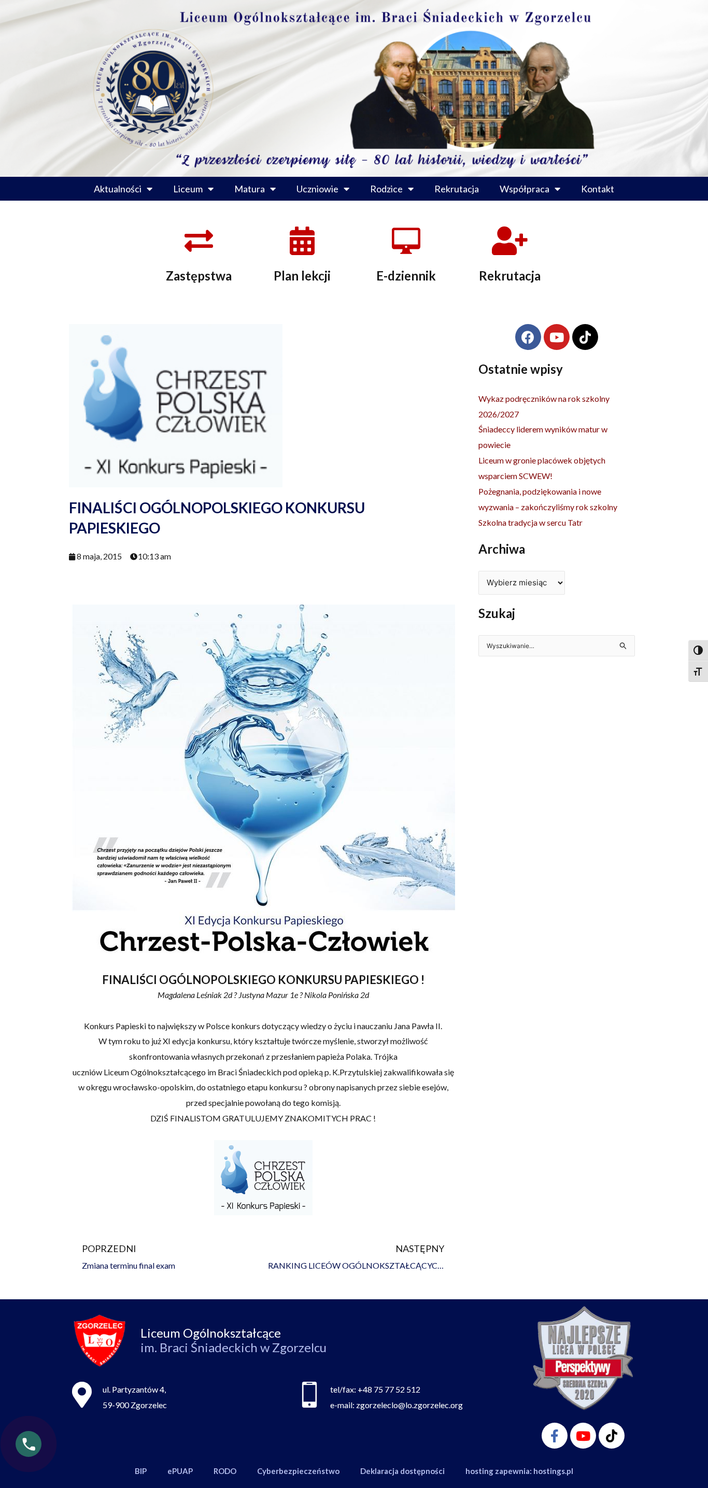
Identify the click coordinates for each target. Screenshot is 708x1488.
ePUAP (180, 1471)
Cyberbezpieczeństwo (298, 1471)
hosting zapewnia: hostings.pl (519, 1471)
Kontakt (597, 188)
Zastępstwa (199, 275)
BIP (141, 1471)
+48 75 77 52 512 (389, 1389)
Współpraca (524, 188)
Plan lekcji (302, 275)
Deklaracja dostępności (402, 1471)
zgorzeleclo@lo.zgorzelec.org (409, 1405)
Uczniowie (317, 188)
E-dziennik (406, 275)
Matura (249, 188)
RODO (225, 1471)
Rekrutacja (456, 188)
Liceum (188, 188)
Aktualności (117, 188)
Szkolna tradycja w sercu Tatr (530, 522)
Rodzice (386, 188)
